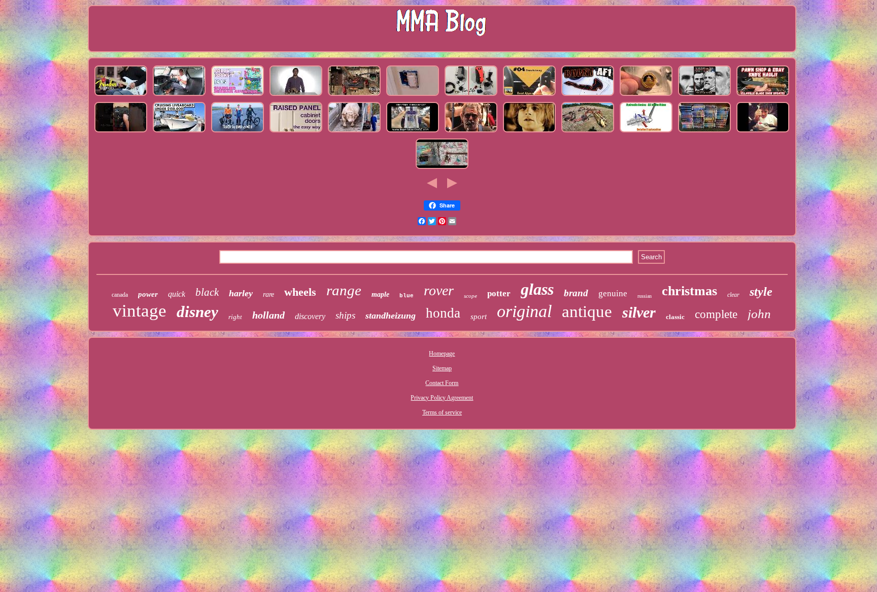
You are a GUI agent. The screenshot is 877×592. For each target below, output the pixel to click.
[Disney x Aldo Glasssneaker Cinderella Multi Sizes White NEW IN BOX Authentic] (442, 168)
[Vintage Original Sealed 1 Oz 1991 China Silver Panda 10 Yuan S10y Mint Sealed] (646, 95)
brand (576, 293)
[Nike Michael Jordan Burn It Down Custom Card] (587, 95)
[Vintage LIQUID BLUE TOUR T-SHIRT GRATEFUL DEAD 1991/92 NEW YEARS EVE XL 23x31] (471, 132)
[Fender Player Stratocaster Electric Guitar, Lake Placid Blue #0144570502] (120, 95)
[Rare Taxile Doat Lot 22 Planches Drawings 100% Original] (179, 132)
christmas (689, 291)
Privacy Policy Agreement (442, 397)
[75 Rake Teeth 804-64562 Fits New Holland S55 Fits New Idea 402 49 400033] (587, 132)
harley (241, 293)
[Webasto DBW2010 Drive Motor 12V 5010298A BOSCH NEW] (471, 95)
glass (537, 289)
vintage (139, 311)
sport (478, 316)
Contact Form (441, 383)
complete (716, 314)
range (343, 290)
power (148, 294)
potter (499, 293)
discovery (310, 316)
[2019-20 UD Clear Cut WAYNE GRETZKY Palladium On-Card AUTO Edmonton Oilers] (412, 132)
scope (470, 296)
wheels (300, 292)
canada (120, 294)
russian (644, 296)
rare (268, 294)
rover (439, 290)
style (761, 291)
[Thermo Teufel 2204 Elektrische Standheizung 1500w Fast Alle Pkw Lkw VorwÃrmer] (529, 95)
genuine (612, 293)
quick (176, 294)
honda (443, 313)
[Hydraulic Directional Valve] (646, 132)
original (524, 311)
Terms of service (442, 412)
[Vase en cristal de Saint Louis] (762, 132)
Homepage (442, 353)
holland (268, 315)
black (207, 292)
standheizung (390, 315)
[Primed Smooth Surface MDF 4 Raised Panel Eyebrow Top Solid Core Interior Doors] (295, 132)
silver (639, 312)
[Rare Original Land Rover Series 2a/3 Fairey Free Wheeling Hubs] (179, 95)
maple (380, 294)
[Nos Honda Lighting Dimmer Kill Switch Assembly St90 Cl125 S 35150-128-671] (412, 95)
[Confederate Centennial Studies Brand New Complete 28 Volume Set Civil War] (704, 95)
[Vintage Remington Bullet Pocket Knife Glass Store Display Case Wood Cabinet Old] (762, 95)
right (235, 317)
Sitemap (442, 368)
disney (197, 312)
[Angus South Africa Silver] (354, 132)
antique (587, 311)
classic (675, 317)
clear (733, 294)
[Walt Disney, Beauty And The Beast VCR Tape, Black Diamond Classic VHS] (704, 132)
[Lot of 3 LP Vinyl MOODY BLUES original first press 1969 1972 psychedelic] (529, 132)
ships (345, 315)
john (759, 314)
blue (406, 296)
